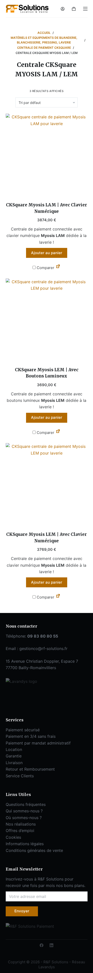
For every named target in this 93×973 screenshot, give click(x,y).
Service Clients (20, 775)
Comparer (45, 267)
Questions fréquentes (26, 804)
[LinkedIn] (51, 945)
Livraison (14, 762)
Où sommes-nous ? (24, 817)
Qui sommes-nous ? (24, 810)
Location (14, 749)
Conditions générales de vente (34, 850)
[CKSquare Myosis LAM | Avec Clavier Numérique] (47, 155)
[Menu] (85, 8)
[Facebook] (41, 945)
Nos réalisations (21, 824)
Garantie (14, 755)
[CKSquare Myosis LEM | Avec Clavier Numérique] (47, 484)
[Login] (62, 9)
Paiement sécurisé (23, 729)
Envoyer (21, 911)
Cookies (13, 837)
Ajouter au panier (46, 252)
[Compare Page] (58, 267)
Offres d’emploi (20, 830)
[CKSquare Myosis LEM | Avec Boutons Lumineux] (47, 319)
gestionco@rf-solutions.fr (43, 648)
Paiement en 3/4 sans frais (31, 736)
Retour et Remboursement (30, 769)
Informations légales (25, 843)
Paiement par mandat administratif (38, 743)
